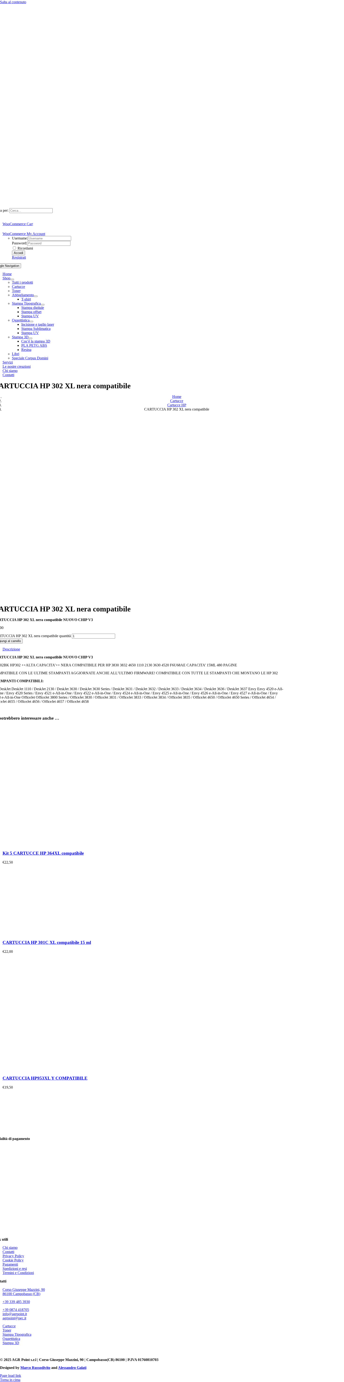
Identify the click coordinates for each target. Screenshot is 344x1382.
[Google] (21, 1351)
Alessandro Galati (72, 1368)
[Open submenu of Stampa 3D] (30, 338)
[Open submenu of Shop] (12, 279)
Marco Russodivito (35, 1368)
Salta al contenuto (13, 2)
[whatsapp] (11, 1351)
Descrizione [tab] (11, 649)
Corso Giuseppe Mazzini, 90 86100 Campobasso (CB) (24, 1292)
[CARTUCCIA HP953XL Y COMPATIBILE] (61, 1069)
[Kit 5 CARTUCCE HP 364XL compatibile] (61, 844)
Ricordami (25, 248)
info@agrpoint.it (15, 1314)
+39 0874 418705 (16, 1310)
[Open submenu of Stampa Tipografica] (42, 304)
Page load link (10, 1376)
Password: (19, 243)
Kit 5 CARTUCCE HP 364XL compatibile (43, 853)
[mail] (16, 1351)
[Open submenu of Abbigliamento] (36, 296)
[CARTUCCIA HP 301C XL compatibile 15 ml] (38, 933)
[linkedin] (6, 1351)
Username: (20, 238)
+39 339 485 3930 (16, 1302)
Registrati (19, 257)
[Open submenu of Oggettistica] (31, 321)
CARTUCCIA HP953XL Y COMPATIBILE (45, 1078)
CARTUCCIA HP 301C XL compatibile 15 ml (47, 942)
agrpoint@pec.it (14, 1318)
